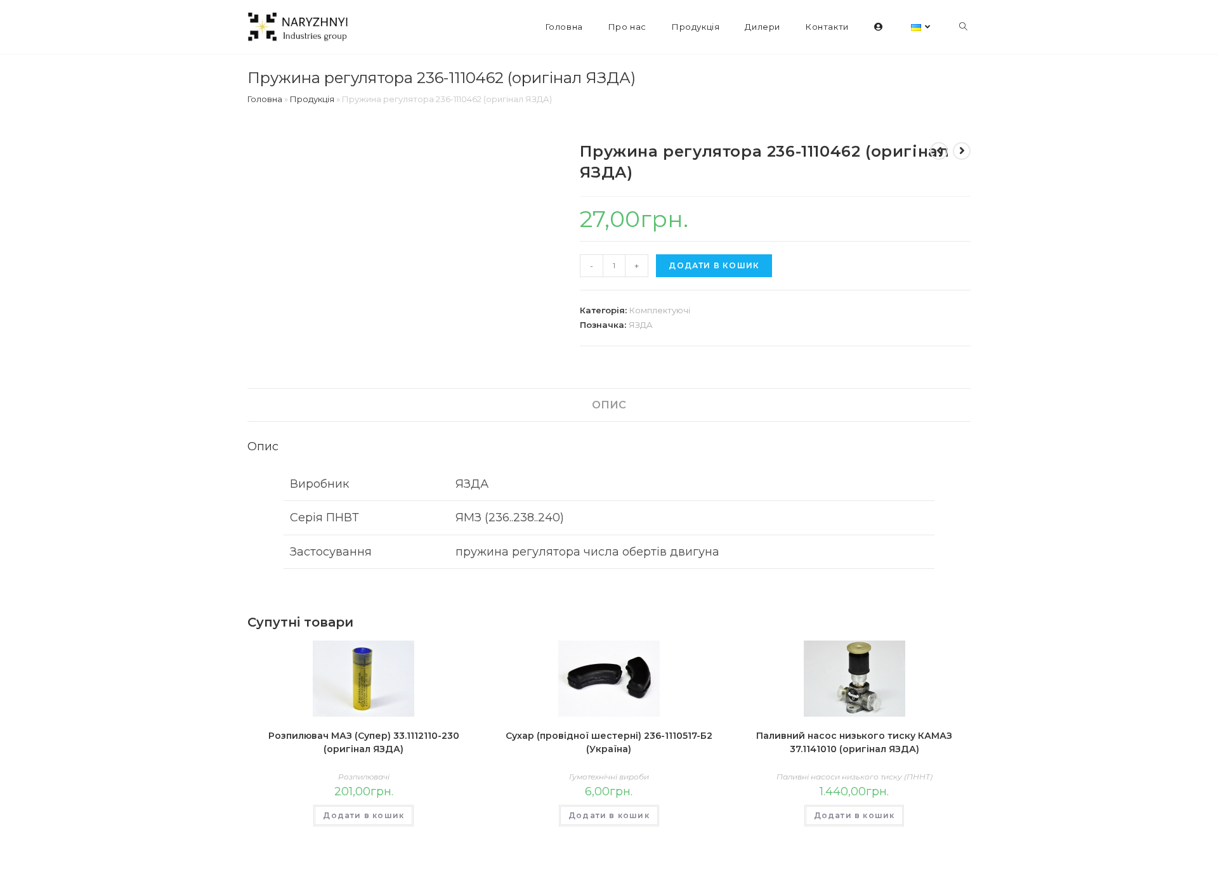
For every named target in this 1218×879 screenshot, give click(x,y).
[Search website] (963, 27)
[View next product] (962, 151)
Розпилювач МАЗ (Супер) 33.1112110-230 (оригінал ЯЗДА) (363, 742)
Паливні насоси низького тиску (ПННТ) (854, 776)
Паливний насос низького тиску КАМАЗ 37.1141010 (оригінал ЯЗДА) (854, 742)
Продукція (312, 99)
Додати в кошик (714, 265)
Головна (264, 99)
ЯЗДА (641, 325)
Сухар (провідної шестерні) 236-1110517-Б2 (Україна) (609, 742)
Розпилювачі (364, 776)
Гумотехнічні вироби (609, 776)
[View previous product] (939, 151)
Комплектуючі (659, 310)
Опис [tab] (609, 404)
